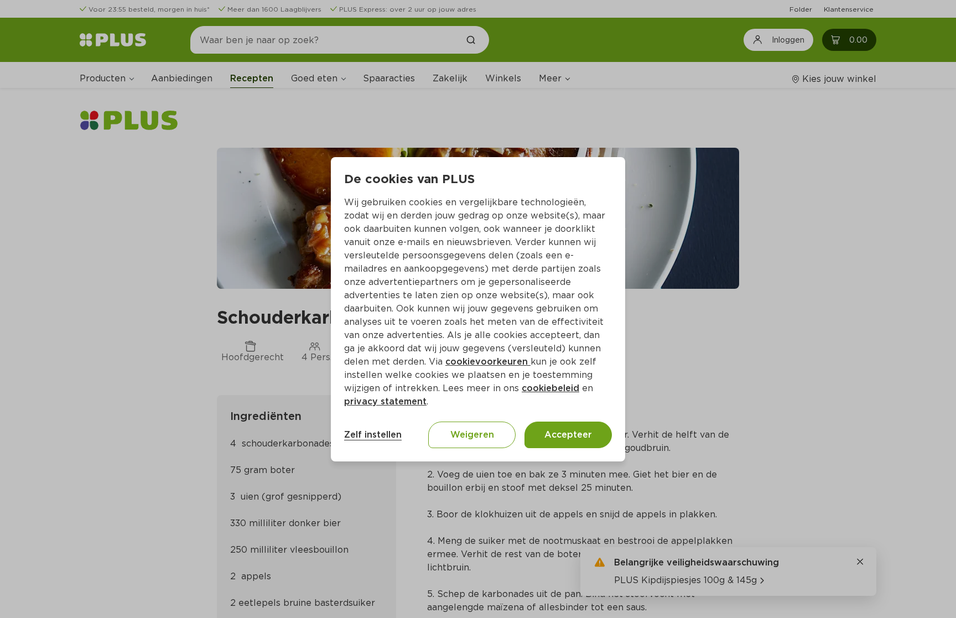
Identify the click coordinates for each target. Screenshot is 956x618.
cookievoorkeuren (488, 361)
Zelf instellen (373, 434)
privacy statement (385, 401)
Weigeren (472, 434)
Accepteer (568, 434)
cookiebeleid (550, 388)
